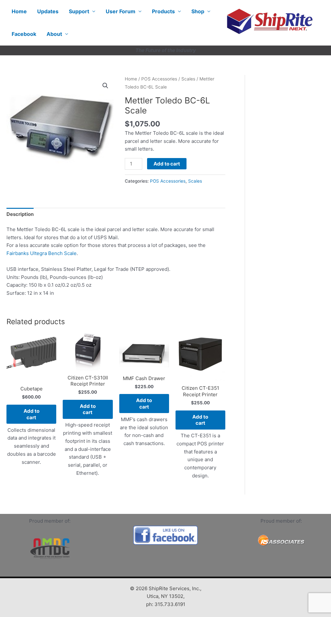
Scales (188, 78)
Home (19, 11)
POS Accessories (159, 78)
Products (163, 11)
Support (79, 11)
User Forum (120, 11)
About (54, 34)
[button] (105, 85)
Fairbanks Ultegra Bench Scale (41, 253)
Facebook (24, 34)
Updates (48, 11)
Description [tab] (20, 214)
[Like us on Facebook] (165, 535)
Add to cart (167, 164)
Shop (197, 11)
